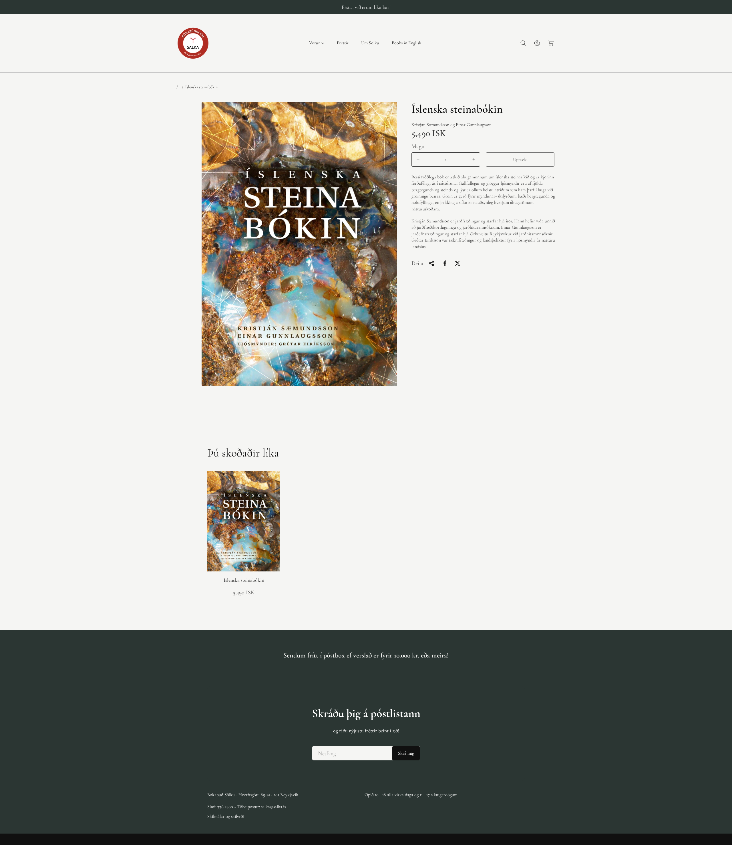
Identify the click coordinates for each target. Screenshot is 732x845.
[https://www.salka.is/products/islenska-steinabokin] (445, 263)
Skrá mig (406, 753)
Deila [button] (417, 263)
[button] (317, 43)
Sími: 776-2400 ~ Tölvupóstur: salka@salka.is (246, 807)
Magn (418, 146)
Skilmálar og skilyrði (225, 816)
